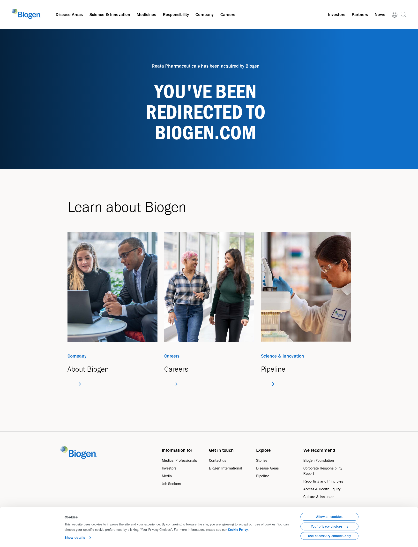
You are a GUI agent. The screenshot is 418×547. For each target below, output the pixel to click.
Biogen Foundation (318, 460)
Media (167, 476)
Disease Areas (69, 14)
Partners (360, 14)
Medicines (146, 14)
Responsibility (176, 14)
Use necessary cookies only (329, 536)
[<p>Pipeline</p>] (306, 287)
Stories (261, 460)
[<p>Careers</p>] (209, 287)
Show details (75, 537)
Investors (336, 14)
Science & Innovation (110, 14)
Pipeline (262, 476)
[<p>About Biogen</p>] (112, 287)
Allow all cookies (329, 517)
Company (204, 14)
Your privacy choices (327, 526)
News (380, 14)
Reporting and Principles (323, 481)
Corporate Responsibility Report (322, 471)
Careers (227, 14)
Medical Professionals (179, 460)
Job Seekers (171, 483)
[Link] (394, 14)
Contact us (217, 460)
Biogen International (225, 468)
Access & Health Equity (322, 489)
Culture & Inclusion (319, 496)
